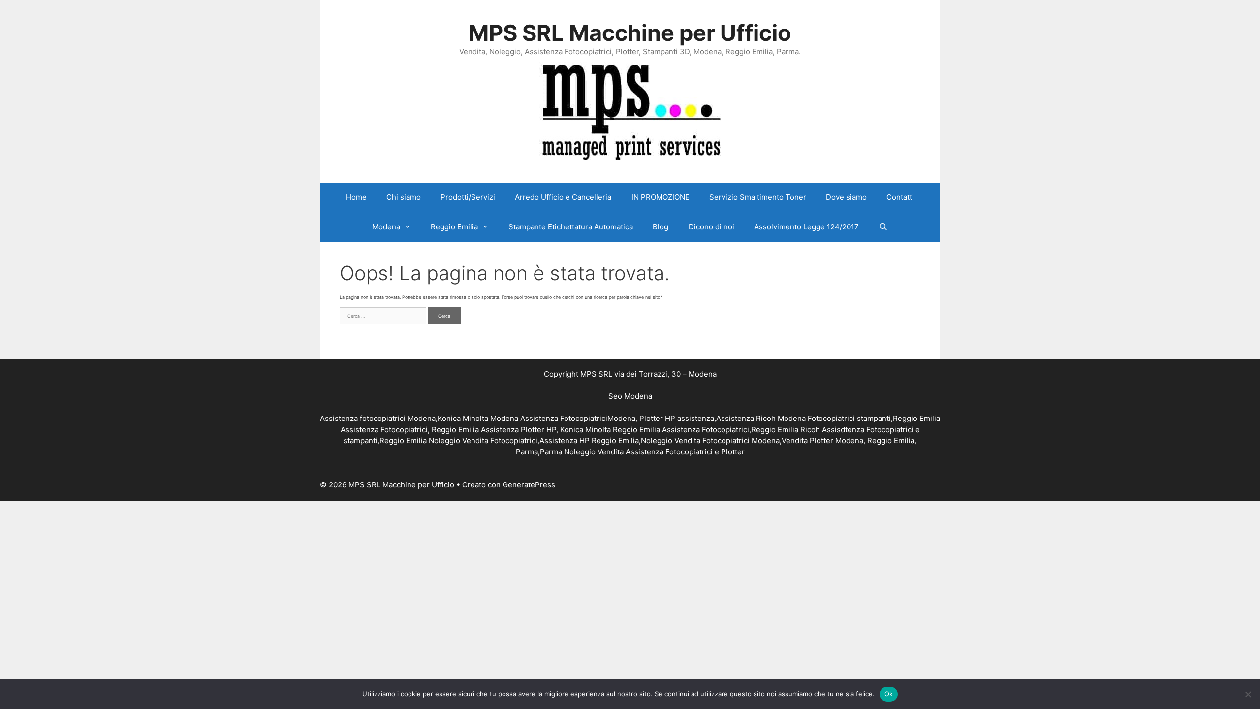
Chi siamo (403, 197)
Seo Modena (630, 396)
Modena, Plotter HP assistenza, (661, 418)
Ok (888, 694)
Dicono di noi (711, 226)
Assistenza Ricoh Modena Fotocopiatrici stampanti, (804, 418)
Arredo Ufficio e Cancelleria (563, 197)
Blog (660, 226)
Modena (386, 226)
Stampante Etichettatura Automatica (570, 226)
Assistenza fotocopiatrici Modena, (379, 418)
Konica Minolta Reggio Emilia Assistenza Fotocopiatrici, (655, 429)
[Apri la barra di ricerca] (883, 227)
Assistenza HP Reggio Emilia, (590, 440)
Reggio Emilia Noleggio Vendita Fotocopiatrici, (459, 440)
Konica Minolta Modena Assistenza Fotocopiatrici (522, 418)
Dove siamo (846, 197)
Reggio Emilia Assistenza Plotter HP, (496, 429)
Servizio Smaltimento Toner (757, 197)
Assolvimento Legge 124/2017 (806, 226)
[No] (1248, 694)
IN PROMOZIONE (660, 197)
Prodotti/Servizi (468, 197)
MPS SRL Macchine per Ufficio (630, 32)
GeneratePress (529, 484)
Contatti (900, 197)
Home (356, 197)
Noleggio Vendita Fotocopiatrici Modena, (711, 440)
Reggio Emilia (454, 226)
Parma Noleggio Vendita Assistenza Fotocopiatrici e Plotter (642, 451)
